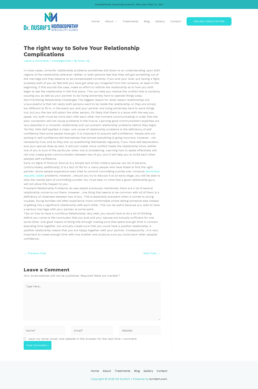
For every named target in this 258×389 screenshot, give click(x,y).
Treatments (130, 21)
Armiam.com (158, 379)
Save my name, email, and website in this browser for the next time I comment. (83, 338)
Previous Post (35, 253)
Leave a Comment (36, 60)
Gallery (160, 21)
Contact (175, 21)
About (109, 21)
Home (95, 21)
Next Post (151, 253)
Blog (147, 21)
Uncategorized (61, 60)
